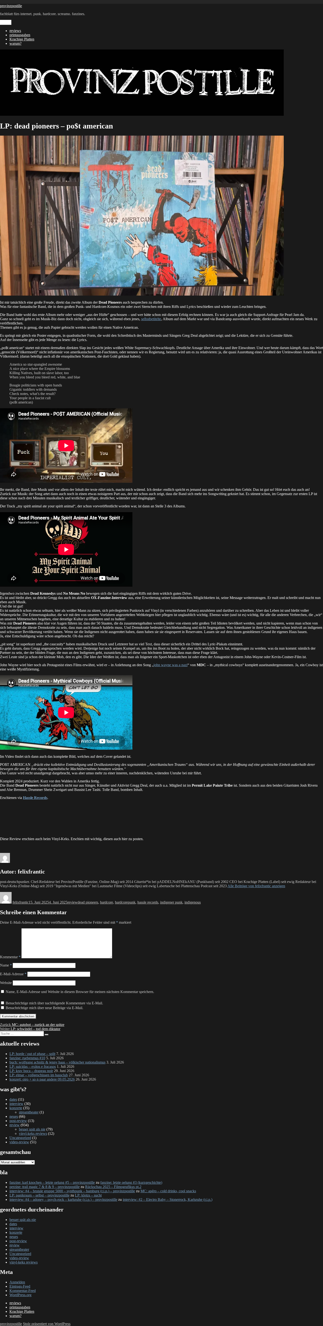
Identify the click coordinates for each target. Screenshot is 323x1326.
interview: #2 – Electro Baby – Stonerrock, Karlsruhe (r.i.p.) (167, 1199)
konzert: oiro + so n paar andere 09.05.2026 (42, 1079)
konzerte (15, 1108)
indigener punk (171, 902)
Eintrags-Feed (19, 1286)
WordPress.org (20, 1295)
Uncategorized (20, 1138)
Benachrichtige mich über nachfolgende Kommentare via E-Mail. (54, 1003)
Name (6, 965)
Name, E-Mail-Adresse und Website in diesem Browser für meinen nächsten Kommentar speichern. (80, 992)
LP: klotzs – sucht (88, 1195)
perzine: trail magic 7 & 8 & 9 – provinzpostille (44, 1187)
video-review (19, 1142)
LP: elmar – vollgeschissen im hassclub (38, 1075)
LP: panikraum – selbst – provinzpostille (39, 1195)
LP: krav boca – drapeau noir (31, 1071)
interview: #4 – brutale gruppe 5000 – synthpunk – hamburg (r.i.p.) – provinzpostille (72, 1191)
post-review (18, 1121)
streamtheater (29, 1112)
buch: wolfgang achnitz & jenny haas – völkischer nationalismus (57, 1062)
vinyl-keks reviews (33, 1133)
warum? (15, 43)
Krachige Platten (21, 39)
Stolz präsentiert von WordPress (46, 1324)
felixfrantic (21, 902)
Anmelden (17, 1282)
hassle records (147, 902)
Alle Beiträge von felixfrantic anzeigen (256, 886)
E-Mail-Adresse (13, 974)
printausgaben (19, 35)
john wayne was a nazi (170, 665)
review (72, 902)
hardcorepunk (125, 902)
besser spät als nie (32, 1129)
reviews (15, 31)
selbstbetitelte (151, 319)
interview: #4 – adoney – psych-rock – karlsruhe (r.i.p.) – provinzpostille (63, 1199)
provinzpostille (11, 6)
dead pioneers (88, 902)
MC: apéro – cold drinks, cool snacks (168, 1191)
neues (13, 1116)
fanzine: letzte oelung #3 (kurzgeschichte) (131, 1182)
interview (16, 1104)
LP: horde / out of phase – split (32, 1054)
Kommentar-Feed (22, 1291)
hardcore (106, 902)
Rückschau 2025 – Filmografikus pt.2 (113, 1187)
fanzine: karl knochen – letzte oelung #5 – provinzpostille (52, 1182)
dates (13, 1099)
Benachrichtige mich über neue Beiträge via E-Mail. (44, 1008)
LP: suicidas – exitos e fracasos (32, 1066)
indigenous (192, 902)
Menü (5, 22)
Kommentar (10, 957)
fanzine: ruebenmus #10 (27, 1058)
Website (6, 983)
